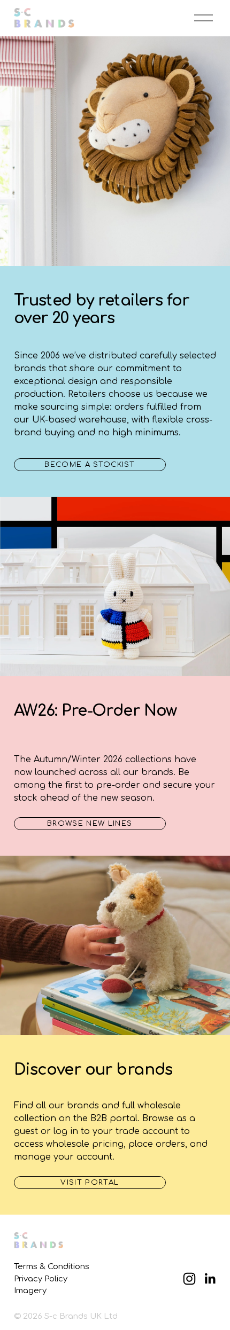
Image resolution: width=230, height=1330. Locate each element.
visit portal (89, 1182)
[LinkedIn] (209, 1278)
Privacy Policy (40, 1278)
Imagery (30, 1290)
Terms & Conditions (51, 1266)
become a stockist (89, 464)
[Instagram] (189, 1278)
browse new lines (89, 823)
